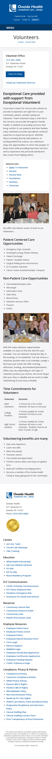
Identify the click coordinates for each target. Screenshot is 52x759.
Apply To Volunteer (18, 167)
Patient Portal (20, 16)
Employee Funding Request (19, 659)
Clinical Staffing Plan (16, 712)
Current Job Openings (16, 547)
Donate (12, 171)
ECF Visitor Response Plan (18, 589)
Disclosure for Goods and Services (22, 596)
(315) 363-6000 (20, 513)
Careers (17, 20)
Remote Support (14, 645)
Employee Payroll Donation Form (22, 638)
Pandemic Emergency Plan (19, 593)
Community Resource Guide (19, 610)
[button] (26, 27)
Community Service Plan (18, 607)
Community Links (14, 614)
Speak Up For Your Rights (18, 698)
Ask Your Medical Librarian (19, 565)
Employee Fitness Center (18, 631)
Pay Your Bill (32, 16)
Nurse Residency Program (18, 575)
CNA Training (12, 551)
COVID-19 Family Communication (22, 586)
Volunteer (14, 185)
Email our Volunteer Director (20, 82)
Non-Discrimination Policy (19, 694)
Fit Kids (9, 568)
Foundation (14, 178)
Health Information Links (18, 617)
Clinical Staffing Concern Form (21, 715)
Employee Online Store (17, 628)
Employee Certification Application (23, 656)
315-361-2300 (13, 59)
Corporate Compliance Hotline (21, 677)
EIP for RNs (11, 572)
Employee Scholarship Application (22, 652)
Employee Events (14, 635)
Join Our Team (13, 544)
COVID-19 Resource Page (18, 663)
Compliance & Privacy (16, 673)
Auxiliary (13, 182)
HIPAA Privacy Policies (16, 680)
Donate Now (15, 174)
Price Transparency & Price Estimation (24, 719)
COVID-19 (26, 20)
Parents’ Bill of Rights (16, 684)
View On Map (15, 74)
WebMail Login (13, 649)
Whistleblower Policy (16, 691)
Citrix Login (11, 642)
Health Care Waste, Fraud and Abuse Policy (27, 701)
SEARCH (35, 20)
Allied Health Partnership (18, 561)
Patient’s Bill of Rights (17, 687)
